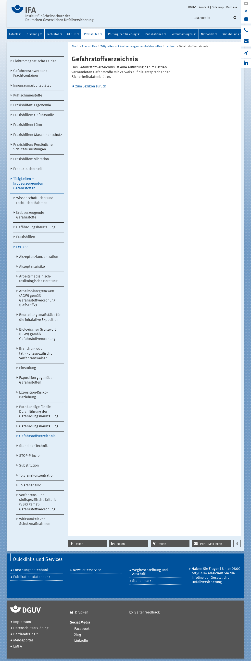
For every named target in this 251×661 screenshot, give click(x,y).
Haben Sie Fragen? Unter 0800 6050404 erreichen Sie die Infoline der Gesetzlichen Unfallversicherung (216, 575)
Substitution (29, 466)
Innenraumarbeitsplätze (32, 86)
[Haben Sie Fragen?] (246, 30)
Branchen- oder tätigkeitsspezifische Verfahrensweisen (35, 353)
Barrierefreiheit (25, 634)
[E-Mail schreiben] (246, 41)
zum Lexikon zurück (90, 86)
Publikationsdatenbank (31, 577)
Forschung (32, 34)
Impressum (22, 622)
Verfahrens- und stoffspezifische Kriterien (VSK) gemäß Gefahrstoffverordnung (39, 502)
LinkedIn (81, 641)
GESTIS (71, 34)
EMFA (17, 647)
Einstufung (27, 368)
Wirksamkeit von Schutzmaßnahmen (34, 521)
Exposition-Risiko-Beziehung (33, 395)
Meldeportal (23, 640)
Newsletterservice (87, 570)
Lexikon (22, 247)
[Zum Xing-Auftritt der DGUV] (246, 53)
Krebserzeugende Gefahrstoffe (30, 215)
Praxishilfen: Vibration (31, 159)
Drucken (81, 612)
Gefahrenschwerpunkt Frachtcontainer (31, 73)
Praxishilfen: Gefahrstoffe (33, 115)
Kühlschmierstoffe (27, 95)
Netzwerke (207, 34)
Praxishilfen (91, 34)
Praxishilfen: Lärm (27, 125)
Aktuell (13, 34)
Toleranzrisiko (30, 485)
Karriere (231, 7)
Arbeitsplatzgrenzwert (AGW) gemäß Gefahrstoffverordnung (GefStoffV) (37, 298)
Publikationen (154, 34)
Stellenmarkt (142, 581)
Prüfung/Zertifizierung (122, 34)
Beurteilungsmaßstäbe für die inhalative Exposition (40, 317)
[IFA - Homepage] (53, 13)
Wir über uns (231, 34)
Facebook (82, 629)
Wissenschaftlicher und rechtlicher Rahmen (34, 200)
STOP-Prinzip (29, 456)
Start (75, 46)
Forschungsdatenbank (31, 570)
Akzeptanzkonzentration (38, 257)
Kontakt (204, 7)
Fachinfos (53, 34)
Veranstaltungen (182, 34)
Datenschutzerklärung (31, 628)
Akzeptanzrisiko (32, 267)
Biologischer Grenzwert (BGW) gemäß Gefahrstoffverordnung (37, 334)
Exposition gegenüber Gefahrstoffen (36, 380)
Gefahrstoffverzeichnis (37, 436)
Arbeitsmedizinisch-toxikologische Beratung (38, 279)
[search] (215, 18)
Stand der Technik (33, 446)
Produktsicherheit (27, 169)
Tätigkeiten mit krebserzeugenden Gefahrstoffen (28, 183)
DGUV (192, 7)
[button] (87, 543)
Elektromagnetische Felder (34, 61)
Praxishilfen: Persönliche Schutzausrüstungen (33, 147)
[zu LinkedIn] (246, 63)
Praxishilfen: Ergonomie (32, 105)
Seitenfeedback (147, 612)
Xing (77, 635)
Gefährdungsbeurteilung (35, 227)
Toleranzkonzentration (36, 476)
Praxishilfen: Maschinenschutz (37, 135)
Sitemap (218, 7)
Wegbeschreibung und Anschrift (150, 572)
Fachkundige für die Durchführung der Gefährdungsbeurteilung (38, 411)
